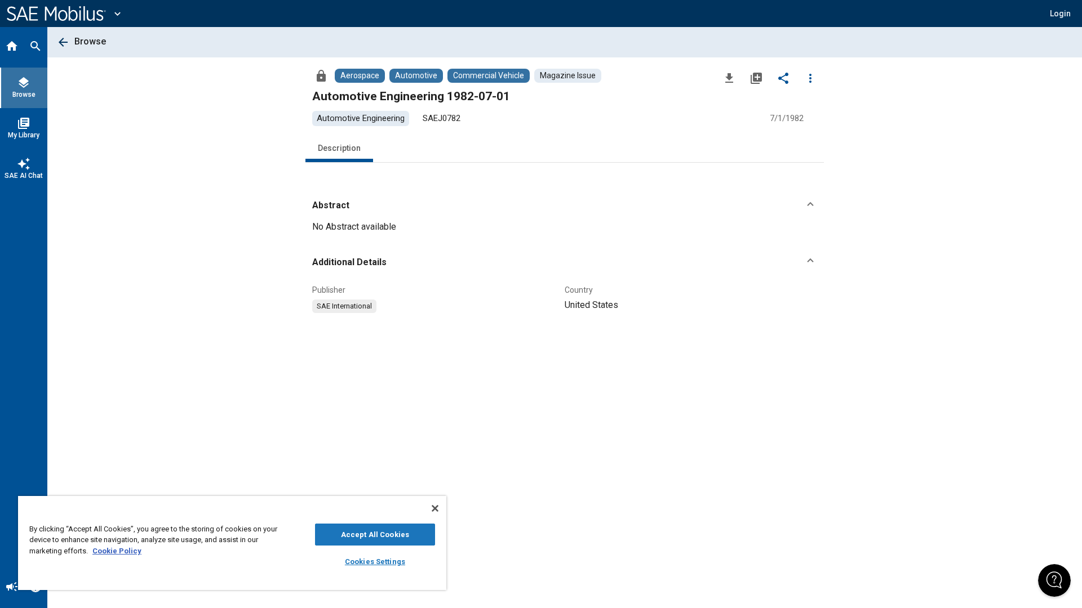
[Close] (435, 508)
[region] (232, 543)
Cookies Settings (375, 561)
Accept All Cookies (375, 534)
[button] (564, 205)
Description (339, 148)
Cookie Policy (116, 551)
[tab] (12, 47)
